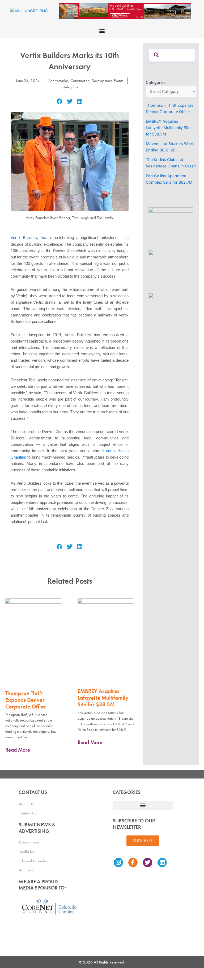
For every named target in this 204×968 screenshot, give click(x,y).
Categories (155, 82)
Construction (80, 80)
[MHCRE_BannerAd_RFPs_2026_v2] (127, 10)
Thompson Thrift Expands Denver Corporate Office (25, 700)
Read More (17, 750)
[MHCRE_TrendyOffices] (170, 311)
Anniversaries (58, 80)
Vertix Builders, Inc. (29, 238)
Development (102, 80)
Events (118, 80)
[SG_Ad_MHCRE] (170, 268)
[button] (102, 30)
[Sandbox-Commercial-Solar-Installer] (170, 225)
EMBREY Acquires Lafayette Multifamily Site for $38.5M (103, 697)
